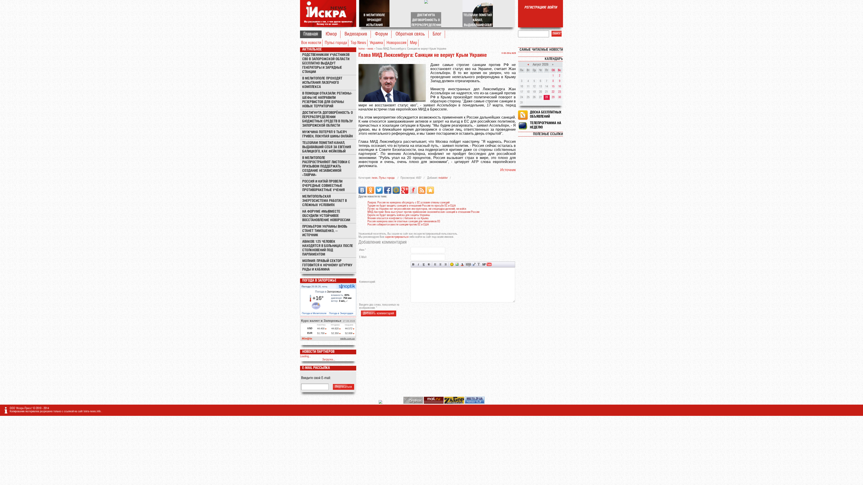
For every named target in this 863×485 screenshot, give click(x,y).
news (375, 178)
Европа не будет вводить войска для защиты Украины (398, 215)
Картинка (457, 264)
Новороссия (396, 43)
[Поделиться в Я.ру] (413, 190)
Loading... (305, 356)
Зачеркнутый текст (429, 264)
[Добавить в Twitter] (379, 190)
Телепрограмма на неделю (545, 125)
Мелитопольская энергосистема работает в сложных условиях (324, 201)
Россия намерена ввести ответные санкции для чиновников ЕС (403, 221)
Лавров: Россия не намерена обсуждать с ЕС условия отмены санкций (408, 202)
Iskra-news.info (92, 411)
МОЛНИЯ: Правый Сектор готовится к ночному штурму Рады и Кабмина (327, 265)
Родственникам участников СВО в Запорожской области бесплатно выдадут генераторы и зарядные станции (325, 63)
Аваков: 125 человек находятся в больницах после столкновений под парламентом (327, 248)
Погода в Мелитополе (314, 313)
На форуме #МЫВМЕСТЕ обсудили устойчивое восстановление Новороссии (326, 216)
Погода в (328, 291)
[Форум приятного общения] (381, 403)
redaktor (443, 178)
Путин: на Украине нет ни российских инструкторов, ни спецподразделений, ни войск (416, 209)
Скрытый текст (468, 264)
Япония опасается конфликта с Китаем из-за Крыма (398, 218)
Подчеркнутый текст (423, 264)
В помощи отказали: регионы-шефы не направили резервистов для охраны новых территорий (327, 100)
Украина (376, 43)
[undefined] (413, 403)
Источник (508, 170)
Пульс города (336, 43)
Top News (358, 43)
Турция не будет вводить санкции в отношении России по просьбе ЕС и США (411, 206)
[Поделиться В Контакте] (362, 190)
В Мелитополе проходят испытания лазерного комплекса (322, 83)
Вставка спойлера (484, 264)
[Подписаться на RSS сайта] (421, 190)
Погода (306, 286)
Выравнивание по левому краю (435, 264)
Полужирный (413, 264)
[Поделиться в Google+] (404, 190)
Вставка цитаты (473, 264)
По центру (440, 264)
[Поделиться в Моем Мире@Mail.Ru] (396, 190)
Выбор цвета (462, 264)
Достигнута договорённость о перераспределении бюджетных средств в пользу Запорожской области (327, 119)
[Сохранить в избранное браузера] (430, 190)
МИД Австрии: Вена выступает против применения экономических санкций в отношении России (423, 212)
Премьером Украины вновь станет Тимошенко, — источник (324, 231)
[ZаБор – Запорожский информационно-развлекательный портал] (454, 403)
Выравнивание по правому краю (445, 264)
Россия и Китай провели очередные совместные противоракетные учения (323, 186)
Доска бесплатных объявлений (545, 114)
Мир (413, 43)
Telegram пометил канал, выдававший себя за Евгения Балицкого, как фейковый (326, 147)
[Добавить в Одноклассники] (370, 190)
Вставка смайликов (451, 264)
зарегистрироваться (397, 237)
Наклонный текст (418, 264)
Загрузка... (328, 359)
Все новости (311, 43)
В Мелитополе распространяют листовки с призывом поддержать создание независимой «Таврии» (326, 166)
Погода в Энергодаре (341, 313)
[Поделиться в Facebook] (387, 190)
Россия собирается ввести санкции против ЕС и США (398, 224)
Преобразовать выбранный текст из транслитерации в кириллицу (478, 264)
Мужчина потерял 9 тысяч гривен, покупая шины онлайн (327, 134)
